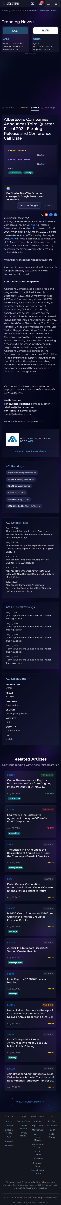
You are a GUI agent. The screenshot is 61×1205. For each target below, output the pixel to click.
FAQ (9, 1137)
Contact (9, 1125)
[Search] (48, 3)
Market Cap (13, 684)
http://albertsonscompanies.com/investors (28, 259)
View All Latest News (28, 1101)
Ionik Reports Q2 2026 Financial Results (27, 981)
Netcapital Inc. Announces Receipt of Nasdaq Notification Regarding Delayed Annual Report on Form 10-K (30, 1014)
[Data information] (29, 679)
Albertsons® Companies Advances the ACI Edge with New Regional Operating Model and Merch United (30, 574)
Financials (23, 107)
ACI (33, 224)
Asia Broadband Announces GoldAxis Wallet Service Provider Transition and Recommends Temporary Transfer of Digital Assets (30, 1077)
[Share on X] (41, 214)
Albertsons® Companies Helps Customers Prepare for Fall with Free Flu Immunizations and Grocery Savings (29, 534)
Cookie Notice (23, 1127)
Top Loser (48, 810)
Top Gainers (37, 1125)
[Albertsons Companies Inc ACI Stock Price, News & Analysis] (12, 439)
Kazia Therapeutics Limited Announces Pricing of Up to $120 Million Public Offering (27, 1043)
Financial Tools (37, 1164)
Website (11, 718)
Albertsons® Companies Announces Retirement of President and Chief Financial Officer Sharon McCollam (28, 588)
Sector (10, 710)
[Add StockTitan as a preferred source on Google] (55, 214)
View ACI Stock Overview (30, 451)
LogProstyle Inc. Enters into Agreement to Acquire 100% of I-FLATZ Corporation (27, 818)
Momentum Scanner (38, 1145)
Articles (37, 1121)
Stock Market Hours (37, 1171)
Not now (48, 205)
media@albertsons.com (17, 414)
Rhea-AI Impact (17, 150)
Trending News (17, 21)
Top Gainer (47, 775)
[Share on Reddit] (45, 214)
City (8, 735)
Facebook (52, 1125)
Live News (38, 1158)
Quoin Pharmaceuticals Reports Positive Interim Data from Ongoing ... (43, 49)
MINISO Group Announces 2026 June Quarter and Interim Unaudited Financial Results (30, 917)
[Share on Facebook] (50, 214)
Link (8, 722)
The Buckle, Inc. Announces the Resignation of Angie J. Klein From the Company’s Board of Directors (28, 853)
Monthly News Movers (38, 1137)
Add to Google (51, 1135)
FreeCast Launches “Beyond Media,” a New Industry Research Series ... (13, 48)
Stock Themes (37, 1153)
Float (9, 693)
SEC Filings (49, 107)
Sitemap (9, 1145)
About (9, 1121)
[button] (32, 3)
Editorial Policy (9, 1131)
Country (11, 727)
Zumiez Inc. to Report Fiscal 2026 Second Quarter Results (27, 949)
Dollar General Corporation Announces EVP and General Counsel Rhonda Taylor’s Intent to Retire (30, 887)
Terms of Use (23, 1121)
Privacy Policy (23, 1134)
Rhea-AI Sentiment (19, 159)
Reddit (52, 1130)
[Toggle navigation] (56, 3)
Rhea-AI (9, 1141)
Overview (9, 107)
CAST (6, 38)
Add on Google (29, 205)
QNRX (37, 38)
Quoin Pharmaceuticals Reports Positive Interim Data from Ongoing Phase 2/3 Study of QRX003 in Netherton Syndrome (29, 784)
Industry (11, 701)
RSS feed (52, 1121)
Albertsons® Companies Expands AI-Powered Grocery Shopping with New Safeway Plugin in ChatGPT (30, 548)
